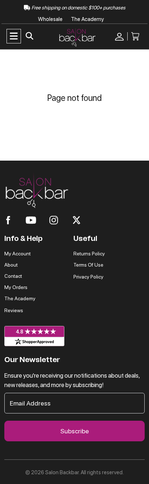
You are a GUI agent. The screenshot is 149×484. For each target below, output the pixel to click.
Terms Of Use (88, 265)
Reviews (13, 310)
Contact (13, 276)
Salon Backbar (62, 472)
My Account (17, 253)
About (11, 265)
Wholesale (51, 19)
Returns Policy (89, 253)
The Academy (87, 19)
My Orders (15, 287)
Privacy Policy (88, 277)
